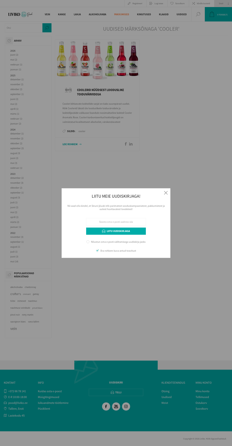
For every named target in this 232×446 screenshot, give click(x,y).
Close (165, 192)
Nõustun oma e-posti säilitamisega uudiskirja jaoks (118, 242)
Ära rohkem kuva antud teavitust (118, 250)
